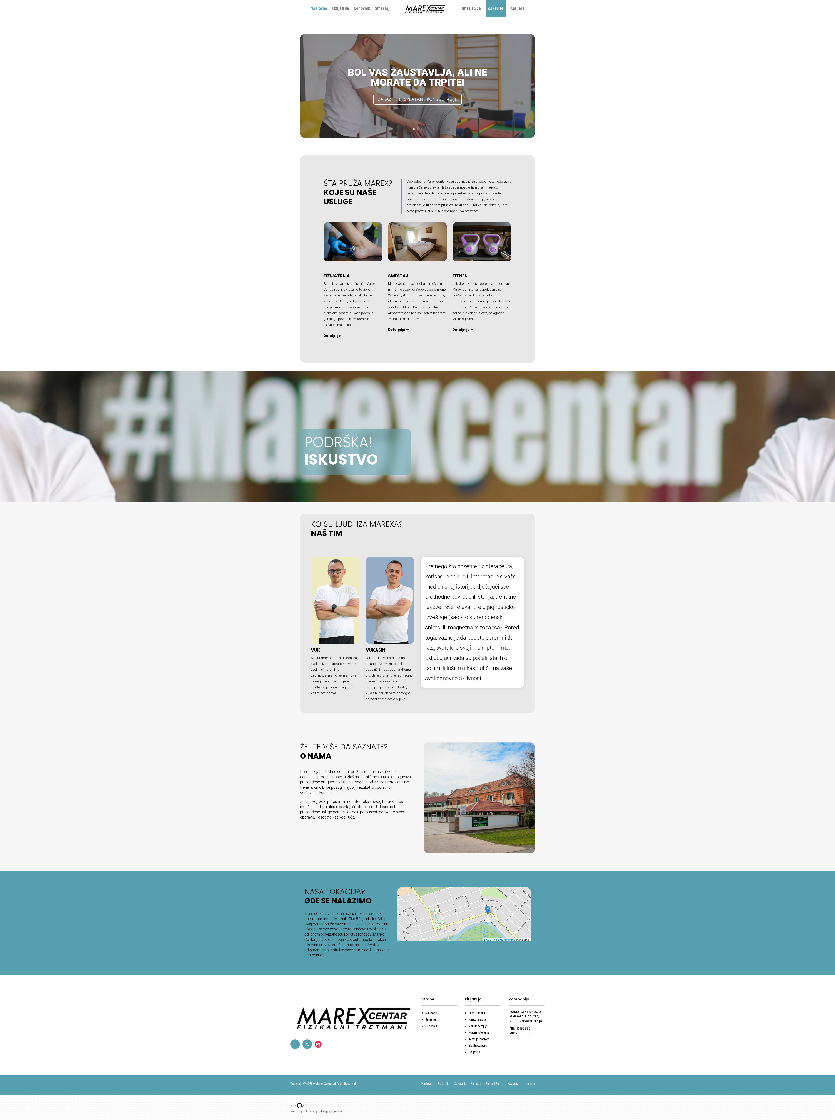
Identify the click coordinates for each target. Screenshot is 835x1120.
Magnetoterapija (479, 1032)
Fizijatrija (340, 8)
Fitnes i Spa (470, 8)
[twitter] (307, 1044)
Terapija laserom (479, 1039)
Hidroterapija (477, 1013)
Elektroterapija (478, 1046)
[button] (487, 910)
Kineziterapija (477, 1019)
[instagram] (318, 1044)
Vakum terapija (478, 1026)
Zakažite (495, 8)
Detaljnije (332, 335)
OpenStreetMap (505, 939)
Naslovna (319, 8)
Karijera (517, 8)
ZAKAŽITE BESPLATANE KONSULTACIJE (417, 99)
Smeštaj (382, 8)
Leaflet (488, 939)
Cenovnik (362, 8)
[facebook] (295, 1044)
